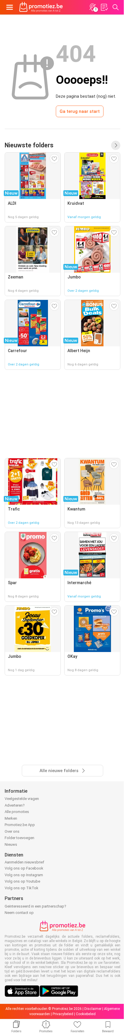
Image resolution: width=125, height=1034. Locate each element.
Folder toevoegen (19, 838)
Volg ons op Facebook (24, 868)
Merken (11, 818)
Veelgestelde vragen (22, 798)
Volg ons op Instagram (24, 875)
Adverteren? (15, 805)
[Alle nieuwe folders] (115, 145)
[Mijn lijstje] (104, 7)
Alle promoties (17, 812)
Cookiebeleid (86, 1014)
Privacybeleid (63, 1014)
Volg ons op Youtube (22, 881)
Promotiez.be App (20, 825)
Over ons (12, 831)
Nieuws (11, 844)
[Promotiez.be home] (41, 7)
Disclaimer (92, 1009)
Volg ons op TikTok (21, 888)
